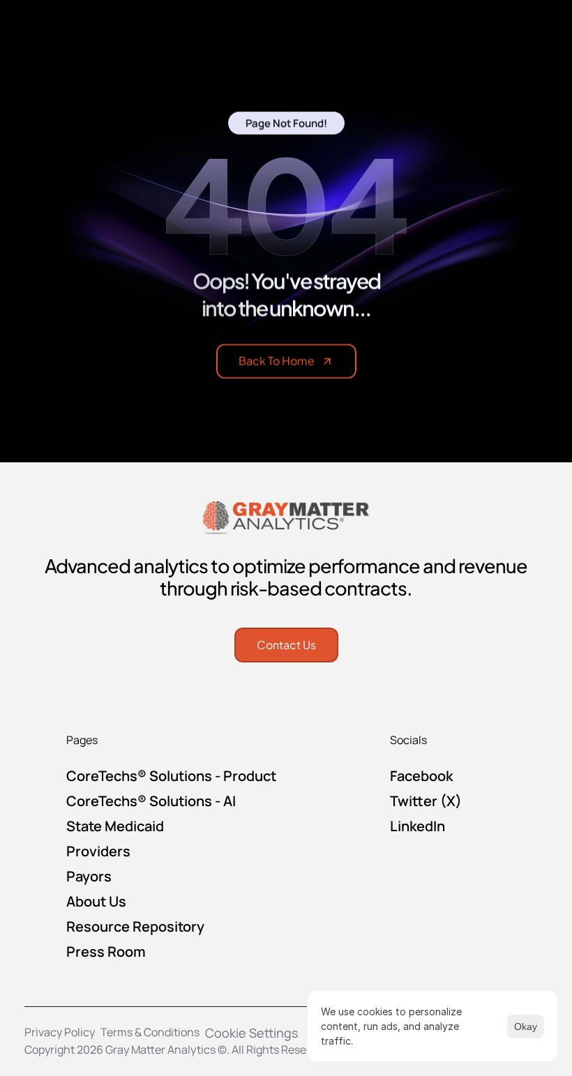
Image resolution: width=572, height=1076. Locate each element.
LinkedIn (417, 826)
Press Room (106, 951)
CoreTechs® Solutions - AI (151, 800)
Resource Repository (135, 926)
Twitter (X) (426, 800)
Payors (89, 876)
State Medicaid (115, 826)
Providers (98, 851)
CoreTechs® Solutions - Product (171, 775)
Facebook (421, 775)
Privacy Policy (59, 1032)
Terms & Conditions (150, 1032)
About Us (96, 901)
